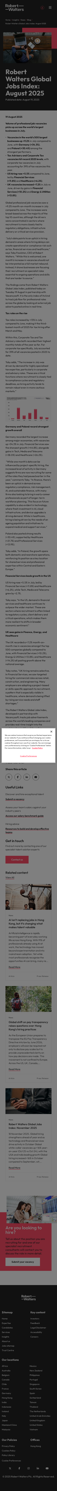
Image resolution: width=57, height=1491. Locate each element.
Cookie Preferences (28, 756)
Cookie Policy (37, 748)
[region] (28, 745)
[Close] (51, 731)
